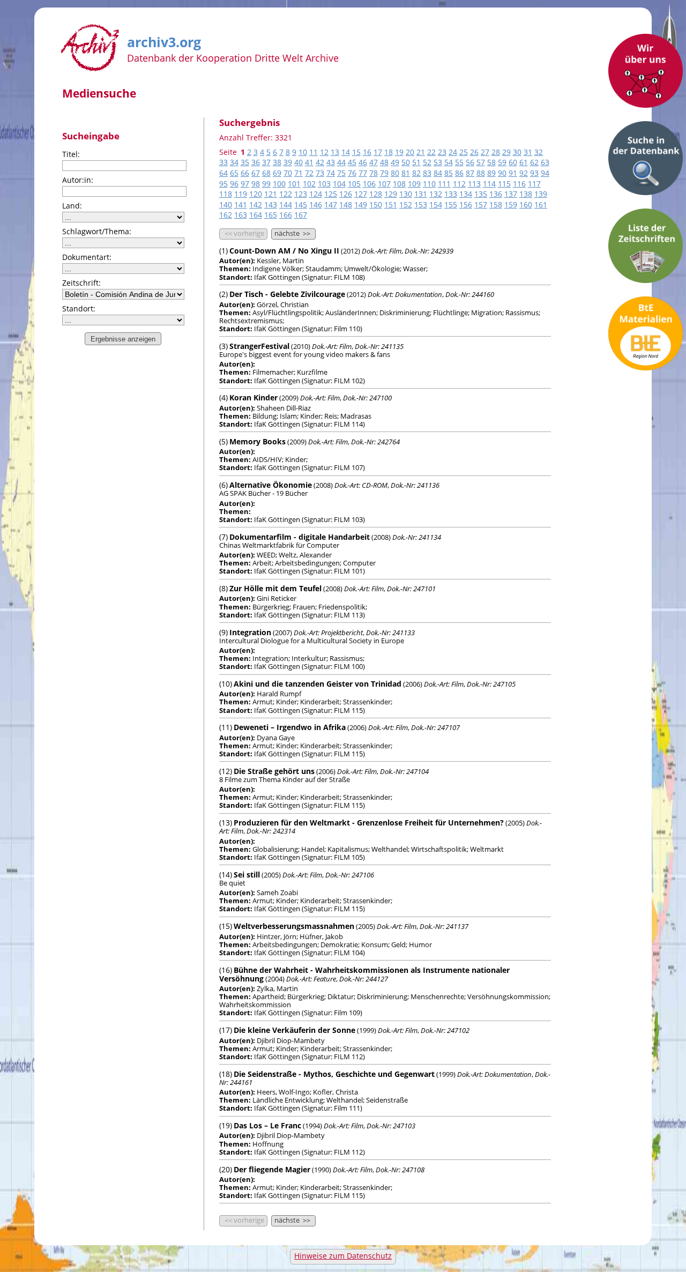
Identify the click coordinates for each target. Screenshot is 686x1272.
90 (502, 173)
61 (523, 162)
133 (450, 194)
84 (438, 173)
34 (234, 162)
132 (435, 194)
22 (431, 152)
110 (429, 183)
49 (395, 162)
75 (341, 173)
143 (270, 204)
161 (540, 204)
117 (534, 183)
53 (438, 162)
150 (375, 204)
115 (504, 183)
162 (225, 215)
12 (324, 152)
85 (448, 173)
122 (285, 194)
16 (367, 152)
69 (277, 173)
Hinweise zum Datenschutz (343, 1256)
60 (513, 162)
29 (506, 152)
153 (420, 204)
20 (410, 152)
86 (459, 173)
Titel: (71, 154)
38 (277, 162)
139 (540, 194)
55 (459, 162)
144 (285, 204)
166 (285, 215)
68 (266, 173)
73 (320, 173)
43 (330, 162)
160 (525, 204)
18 (388, 152)
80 (395, 173)
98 (255, 183)
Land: (72, 205)
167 (300, 215)
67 (255, 173)
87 (470, 173)
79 (384, 173)
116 (519, 183)
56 (470, 162)
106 (369, 183)
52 (427, 162)
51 (416, 162)
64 (223, 173)
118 (225, 194)
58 (491, 162)
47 (373, 162)
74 (330, 173)
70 (288, 173)
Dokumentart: (86, 257)
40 (298, 162)
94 (545, 173)
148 (345, 204)
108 (399, 183)
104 (339, 183)
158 (495, 204)
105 (354, 183)
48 (384, 162)
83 (427, 173)
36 (255, 162)
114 (489, 183)
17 (378, 152)
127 (360, 194)
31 (528, 152)
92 (523, 173)
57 (480, 162)
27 (485, 152)
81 (405, 173)
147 (330, 204)
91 (513, 173)
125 (330, 194)
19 (399, 152)
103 (324, 183)
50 (405, 162)
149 (360, 204)
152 (405, 204)
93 (534, 173)
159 (510, 204)
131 (420, 194)
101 (294, 183)
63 (545, 162)
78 (373, 173)
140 (225, 204)
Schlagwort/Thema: (96, 231)
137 (510, 194)
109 (414, 183)
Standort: (78, 308)
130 (405, 194)
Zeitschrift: (81, 283)
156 (465, 204)
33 (223, 162)
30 (517, 152)
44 (341, 162)
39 (288, 162)
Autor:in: (77, 180)
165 (270, 215)
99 (266, 183)
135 (480, 194)
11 (313, 152)
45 (352, 162)
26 (474, 152)
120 (255, 194)
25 (463, 152)
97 (245, 183)
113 (474, 183)
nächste (292, 234)
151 (390, 204)
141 (240, 204)
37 (266, 162)
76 (352, 173)
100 (279, 183)
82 (416, 173)
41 (309, 162)
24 (453, 152)
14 (345, 152)
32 (538, 152)
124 (315, 194)
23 (442, 152)
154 (435, 204)
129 (390, 194)
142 (255, 204)
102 (309, 183)
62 (534, 162)
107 (384, 183)
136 (495, 194)
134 (465, 194)
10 (303, 152)
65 (234, 173)
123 (300, 194)
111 (444, 183)
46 (363, 162)
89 (491, 173)
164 (255, 215)
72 (309, 173)
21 (420, 152)
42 (320, 162)
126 (345, 194)
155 (450, 204)
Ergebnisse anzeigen (123, 339)
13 (335, 152)
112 (459, 183)
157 (480, 204)
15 (356, 152)
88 (480, 173)
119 (240, 194)
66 (245, 173)
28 (495, 152)
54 (448, 162)
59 (502, 162)
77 (363, 173)
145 (300, 204)
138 (525, 194)
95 (223, 183)
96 (234, 183)
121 (270, 194)
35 (245, 162)
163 (240, 215)
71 (298, 173)
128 (375, 194)
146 (315, 204)
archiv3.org (164, 40)
